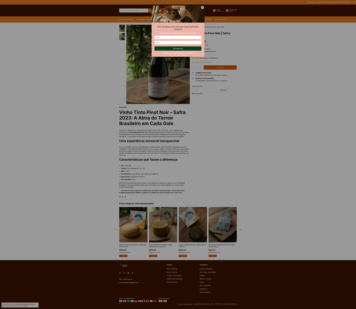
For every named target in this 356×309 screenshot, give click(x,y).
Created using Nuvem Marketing (178, 55)
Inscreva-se (178, 48)
